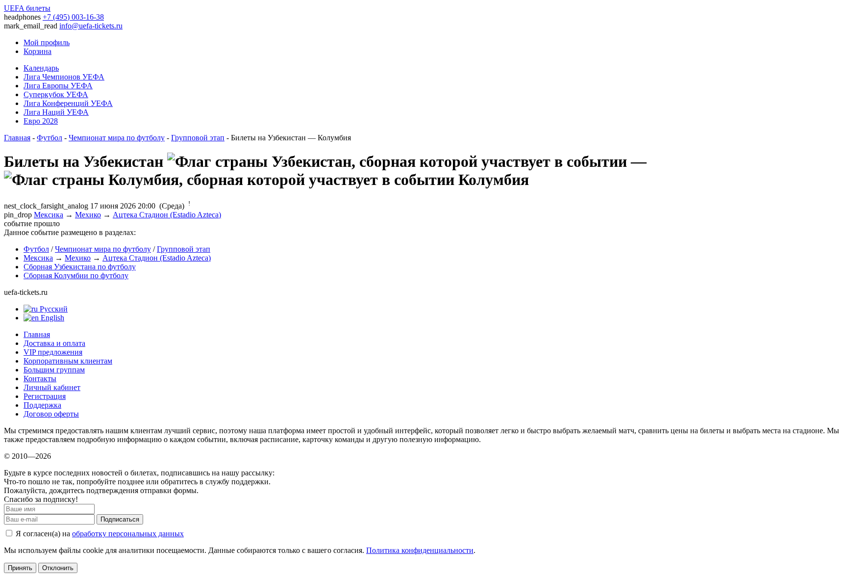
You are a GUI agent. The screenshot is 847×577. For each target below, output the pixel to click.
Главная (17, 137)
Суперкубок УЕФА (56, 94)
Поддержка (42, 405)
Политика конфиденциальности (419, 550)
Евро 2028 (41, 121)
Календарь (41, 68)
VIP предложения (53, 352)
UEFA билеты (27, 8)
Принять (20, 568)
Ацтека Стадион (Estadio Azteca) (167, 214)
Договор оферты (51, 414)
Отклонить (58, 568)
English (51, 318)
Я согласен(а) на (99, 533)
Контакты (40, 378)
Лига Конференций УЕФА (68, 103)
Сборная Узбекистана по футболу (80, 266)
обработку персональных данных (128, 533)
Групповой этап (197, 137)
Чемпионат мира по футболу (117, 137)
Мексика (48, 214)
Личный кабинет (52, 387)
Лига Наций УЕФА (56, 112)
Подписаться (119, 519)
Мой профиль (47, 42)
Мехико (88, 214)
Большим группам (54, 370)
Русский (53, 309)
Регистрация (45, 396)
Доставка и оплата (54, 343)
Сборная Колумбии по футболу (76, 275)
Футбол (49, 137)
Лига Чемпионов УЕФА (64, 77)
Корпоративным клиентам (68, 361)
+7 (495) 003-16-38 (73, 17)
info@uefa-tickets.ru (91, 26)
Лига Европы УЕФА (58, 85)
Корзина (37, 51)
